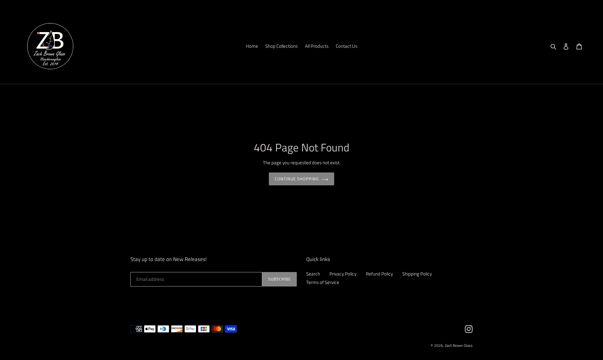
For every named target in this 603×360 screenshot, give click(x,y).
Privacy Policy (342, 273)
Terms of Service (322, 282)
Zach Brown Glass (459, 345)
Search (313, 273)
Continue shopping (297, 179)
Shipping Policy (417, 273)
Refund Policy (379, 273)
